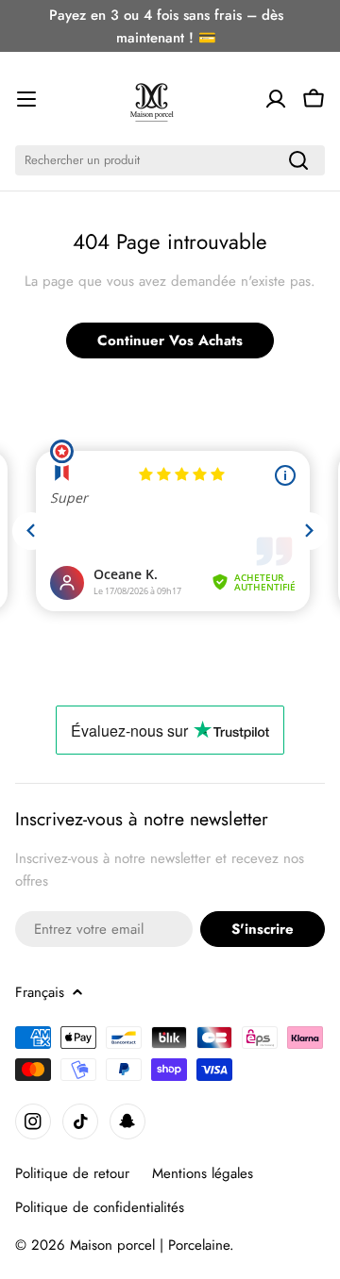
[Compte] (275, 99)
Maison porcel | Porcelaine (150, 1245)
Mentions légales (202, 1173)
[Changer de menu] (26, 99)
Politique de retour (72, 1173)
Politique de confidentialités (99, 1207)
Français (39, 992)
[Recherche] (298, 160)
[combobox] (170, 160)
